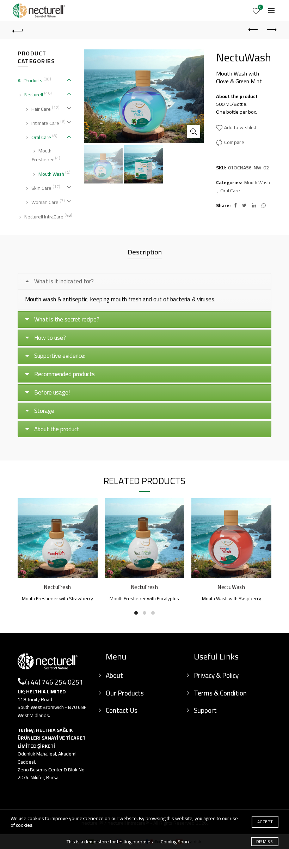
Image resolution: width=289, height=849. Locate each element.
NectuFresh (57, 587)
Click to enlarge (193, 131)
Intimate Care (45, 123)
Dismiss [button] (264, 841)
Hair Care (41, 109)
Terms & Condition (220, 693)
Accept (265, 822)
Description (145, 251)
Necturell (33, 94)
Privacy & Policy (216, 675)
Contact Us (121, 710)
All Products (30, 80)
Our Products (125, 693)
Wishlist (260, 8)
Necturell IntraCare (43, 216)
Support (205, 710)
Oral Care (230, 190)
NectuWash (231, 587)
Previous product (254, 30)
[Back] (18, 30)
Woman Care (45, 202)
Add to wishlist (240, 127)
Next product (271, 30)
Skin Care (41, 188)
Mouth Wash (257, 182)
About (114, 675)
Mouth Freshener (43, 155)
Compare (234, 142)
